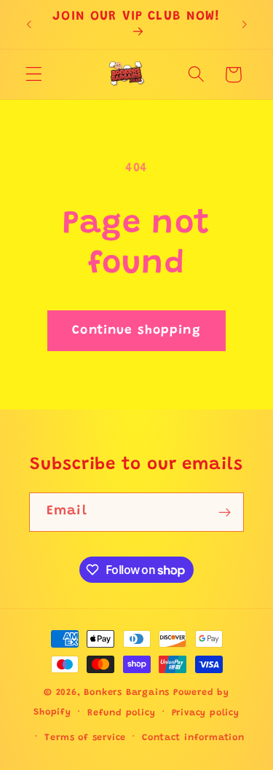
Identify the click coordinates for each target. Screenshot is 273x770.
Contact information (193, 738)
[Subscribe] (224, 512)
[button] (33, 74)
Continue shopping (136, 330)
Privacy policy (206, 713)
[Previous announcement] (28, 25)
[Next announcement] (245, 25)
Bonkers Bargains (127, 692)
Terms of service (85, 738)
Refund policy (121, 713)
